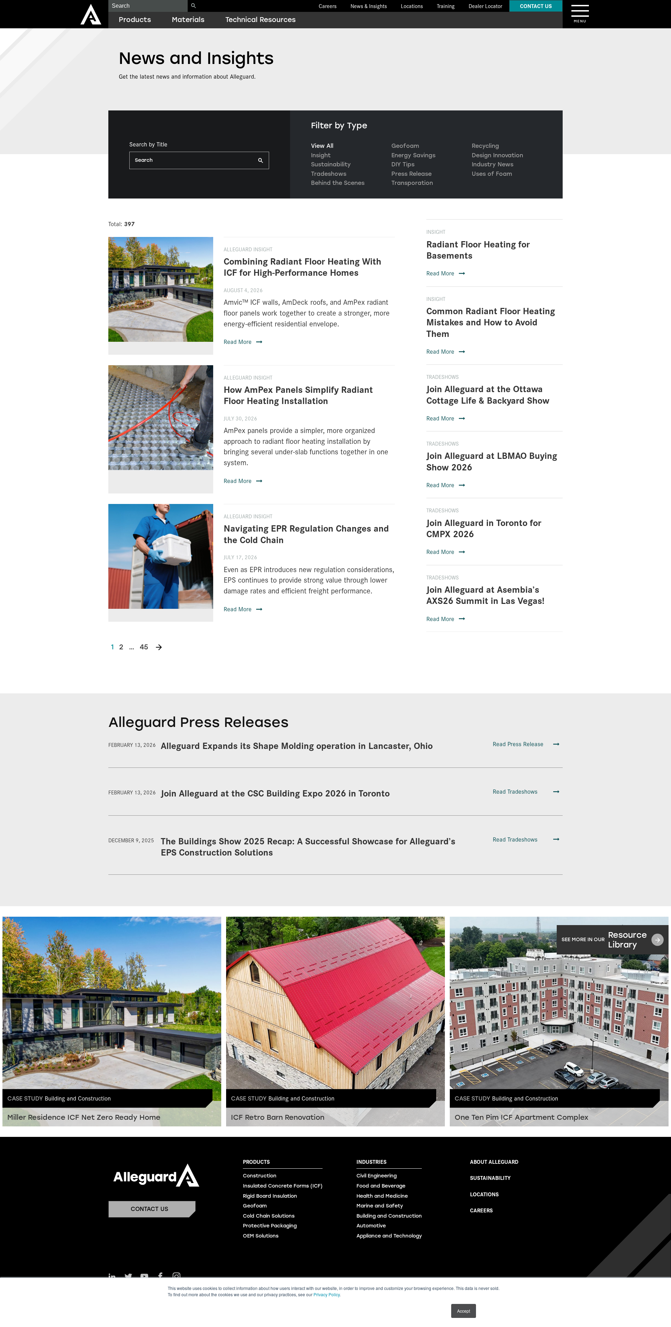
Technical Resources (260, 20)
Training (446, 5)
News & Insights (369, 5)
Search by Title (148, 144)
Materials (188, 20)
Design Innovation (497, 155)
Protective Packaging (270, 1226)
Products (135, 20)
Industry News (492, 164)
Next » (158, 647)
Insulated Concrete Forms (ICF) (283, 1186)
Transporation (412, 183)
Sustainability (331, 164)
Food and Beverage (380, 1186)
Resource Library (604, 940)
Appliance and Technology (389, 1236)
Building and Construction (389, 1216)
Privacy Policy (326, 1294)
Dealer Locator (485, 5)
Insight (321, 155)
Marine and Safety (379, 1206)
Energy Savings (413, 155)
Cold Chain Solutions (269, 1216)
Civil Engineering (376, 1176)
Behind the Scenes (338, 183)
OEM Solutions (261, 1236)
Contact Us (536, 6)
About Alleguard (494, 1161)
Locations (412, 5)
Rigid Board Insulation (270, 1196)
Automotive (371, 1226)
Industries (371, 1162)
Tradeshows (328, 174)
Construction (259, 1176)
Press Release (411, 174)
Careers (328, 5)
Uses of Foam (492, 174)
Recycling (485, 146)
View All (322, 146)
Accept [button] (463, 1311)
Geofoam (405, 146)
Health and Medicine (382, 1196)
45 (144, 647)
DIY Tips (402, 164)
